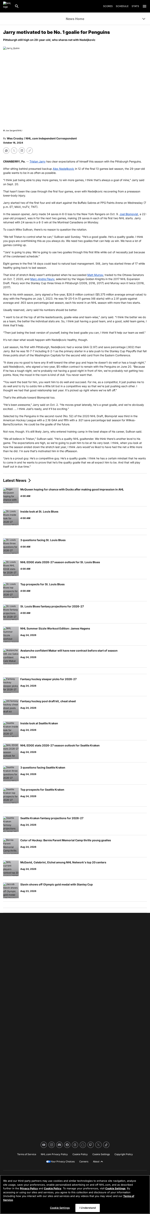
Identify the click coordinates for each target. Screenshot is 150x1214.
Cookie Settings (115, 1188)
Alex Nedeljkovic (63, 168)
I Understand (87, 1207)
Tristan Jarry (37, 161)
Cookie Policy (52, 1188)
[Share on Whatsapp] (6, 150)
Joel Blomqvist (129, 214)
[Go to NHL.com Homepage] (7, 6)
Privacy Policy (29, 1188)
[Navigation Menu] (144, 6)
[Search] (16, 6)
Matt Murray (95, 275)
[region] (75, 1194)
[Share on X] (14, 150)
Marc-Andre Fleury (42, 279)
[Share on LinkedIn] (22, 150)
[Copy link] (30, 150)
